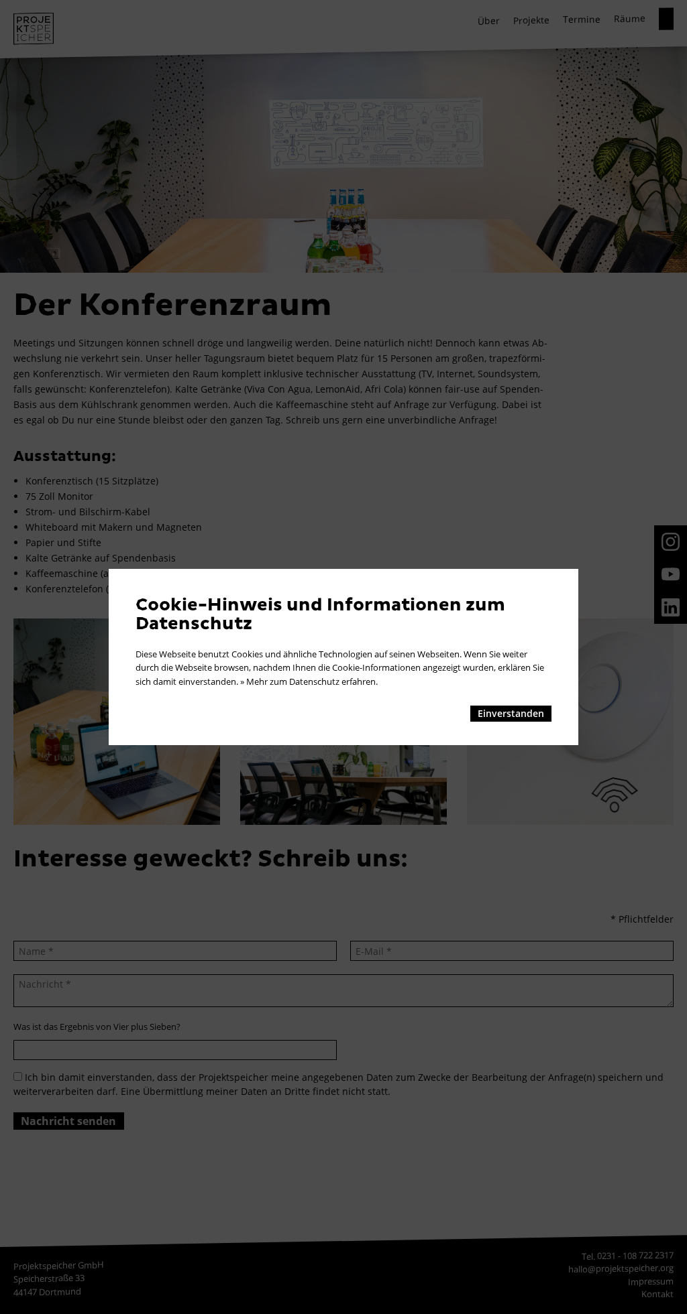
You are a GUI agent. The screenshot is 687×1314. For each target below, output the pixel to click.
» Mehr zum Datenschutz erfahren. (309, 681)
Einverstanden (511, 713)
